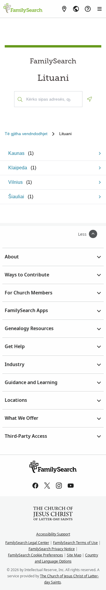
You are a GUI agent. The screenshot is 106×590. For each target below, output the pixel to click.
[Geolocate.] (89, 99)
